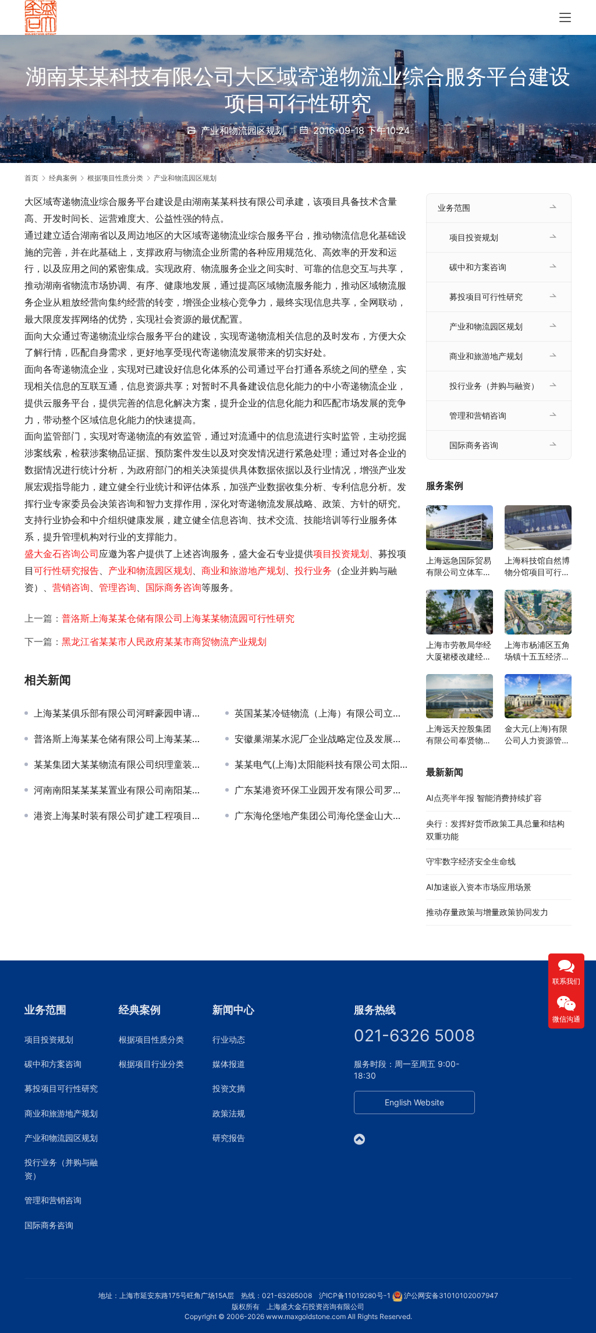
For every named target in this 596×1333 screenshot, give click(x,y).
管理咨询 (117, 587)
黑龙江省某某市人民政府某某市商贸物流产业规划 (164, 641)
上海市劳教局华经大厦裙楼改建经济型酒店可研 (458, 651)
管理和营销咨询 (477, 415)
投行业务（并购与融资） (494, 386)
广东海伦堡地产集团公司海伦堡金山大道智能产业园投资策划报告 (322, 815)
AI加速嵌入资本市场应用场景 (478, 887)
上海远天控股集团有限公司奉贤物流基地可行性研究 (458, 735)
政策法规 (228, 1113)
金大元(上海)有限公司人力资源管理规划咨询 (537, 735)
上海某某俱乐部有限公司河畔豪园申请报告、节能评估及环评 (121, 713)
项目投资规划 (341, 553)
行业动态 (228, 1039)
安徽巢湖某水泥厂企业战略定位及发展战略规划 (322, 738)
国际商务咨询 (173, 587)
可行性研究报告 (66, 570)
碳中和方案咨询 (477, 267)
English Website (414, 1102)
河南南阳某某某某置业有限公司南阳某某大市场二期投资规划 (121, 790)
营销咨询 (71, 587)
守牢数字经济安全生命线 (471, 861)
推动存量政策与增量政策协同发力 (487, 912)
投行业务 (313, 570)
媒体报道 (228, 1064)
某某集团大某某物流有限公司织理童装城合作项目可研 (121, 764)
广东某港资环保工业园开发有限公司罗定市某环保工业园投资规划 (322, 790)
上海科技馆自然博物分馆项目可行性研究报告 (537, 566)
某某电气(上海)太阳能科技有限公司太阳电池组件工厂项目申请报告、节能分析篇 (322, 764)
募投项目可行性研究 (486, 297)
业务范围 (454, 207)
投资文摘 (228, 1088)
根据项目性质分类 (151, 1039)
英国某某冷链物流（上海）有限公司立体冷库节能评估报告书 (322, 713)
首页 (31, 177)
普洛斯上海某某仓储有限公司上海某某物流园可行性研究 (178, 618)
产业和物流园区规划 (243, 130)
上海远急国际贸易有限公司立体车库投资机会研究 (458, 566)
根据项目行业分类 (151, 1064)
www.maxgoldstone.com (306, 1316)
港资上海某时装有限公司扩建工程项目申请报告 (121, 815)
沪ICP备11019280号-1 (355, 1295)
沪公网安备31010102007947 (451, 1295)
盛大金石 (43, 553)
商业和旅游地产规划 (243, 570)
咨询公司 (80, 553)
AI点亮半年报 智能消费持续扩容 (484, 798)
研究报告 (228, 1138)
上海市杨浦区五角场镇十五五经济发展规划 (537, 651)
